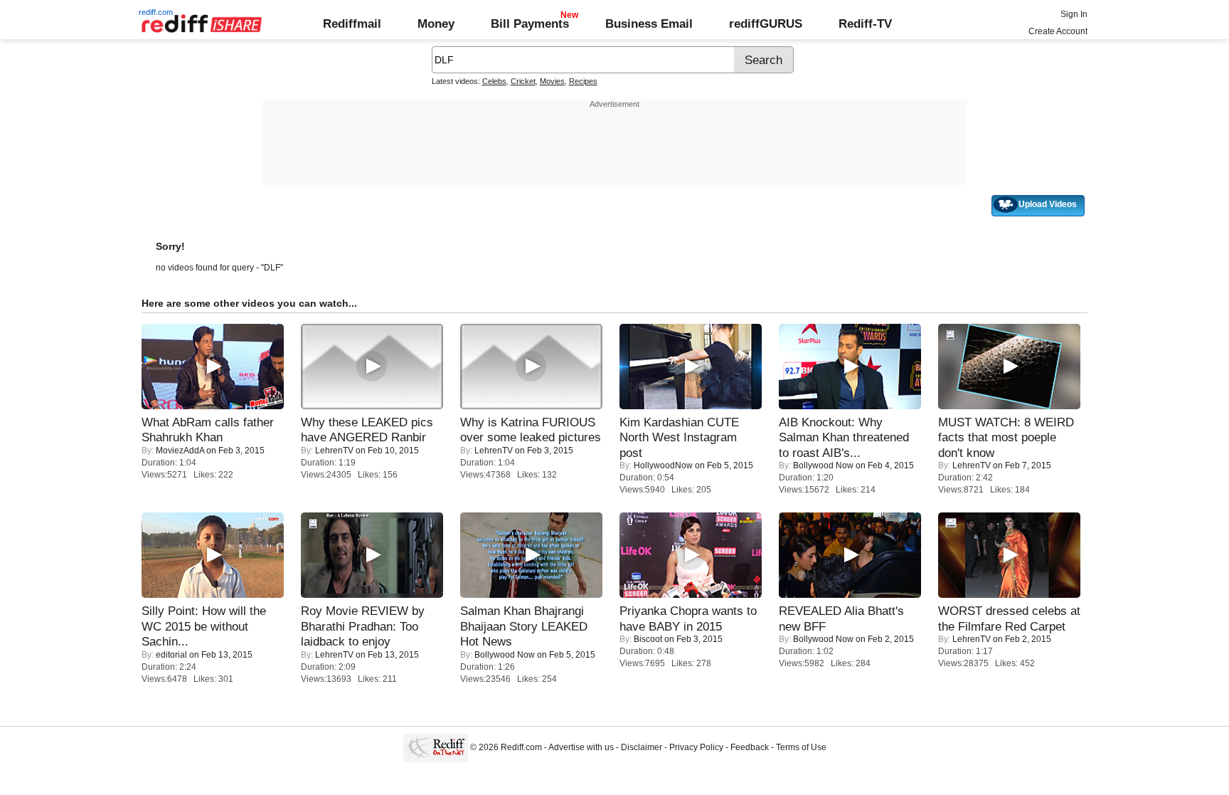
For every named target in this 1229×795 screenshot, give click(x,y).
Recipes (583, 81)
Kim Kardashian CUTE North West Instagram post (679, 437)
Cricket (523, 81)
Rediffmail (352, 23)
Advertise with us (581, 747)
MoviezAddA (180, 451)
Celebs (494, 81)
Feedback (749, 747)
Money (435, 23)
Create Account (1057, 31)
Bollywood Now (823, 465)
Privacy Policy (696, 747)
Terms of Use (801, 747)
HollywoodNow (663, 465)
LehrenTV (334, 451)
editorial (171, 655)
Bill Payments (530, 23)
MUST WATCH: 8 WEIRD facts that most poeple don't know (1006, 437)
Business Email (649, 23)
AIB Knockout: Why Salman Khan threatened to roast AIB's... (844, 437)
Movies (552, 81)
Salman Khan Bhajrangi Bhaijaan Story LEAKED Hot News (523, 626)
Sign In (1073, 14)
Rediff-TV (865, 23)
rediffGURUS (765, 23)
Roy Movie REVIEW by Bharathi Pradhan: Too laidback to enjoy (363, 626)
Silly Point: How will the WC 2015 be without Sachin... (204, 626)
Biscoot (648, 639)
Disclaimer (641, 747)
